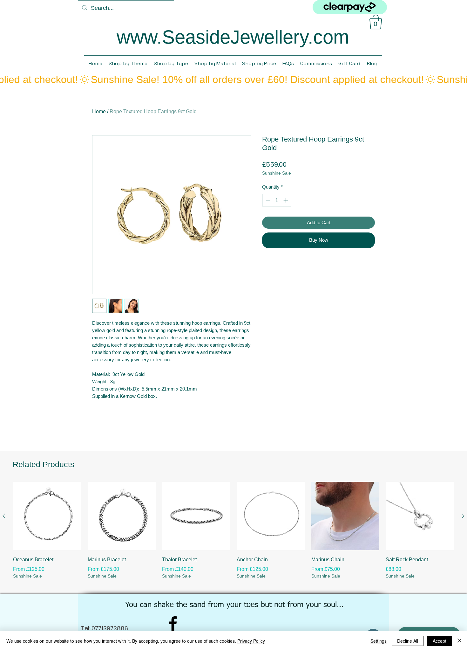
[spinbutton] (277, 200)
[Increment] (286, 200)
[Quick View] (47, 516)
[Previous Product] (4, 516)
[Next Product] (463, 516)
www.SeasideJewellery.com (233, 37)
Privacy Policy (251, 641)
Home (99, 111)
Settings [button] (378, 641)
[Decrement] (267, 200)
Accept (439, 641)
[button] (375, 22)
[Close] (459, 641)
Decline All (407, 641)
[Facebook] (173, 623)
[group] (233, 534)
